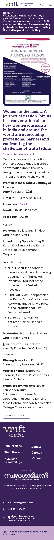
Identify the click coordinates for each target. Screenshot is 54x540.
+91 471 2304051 (17, 509)
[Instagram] (48, 430)
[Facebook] (34, 430)
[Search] (41, 4)
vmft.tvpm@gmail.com (20, 502)
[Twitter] (39, 430)
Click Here (26, 204)
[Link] (14, 431)
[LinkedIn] (43, 430)
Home (6, 12)
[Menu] (50, 4)
